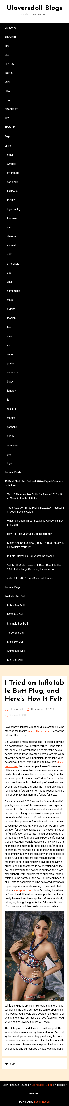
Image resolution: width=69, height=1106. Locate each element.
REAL (8, 118)
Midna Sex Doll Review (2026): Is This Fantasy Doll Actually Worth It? (35, 545)
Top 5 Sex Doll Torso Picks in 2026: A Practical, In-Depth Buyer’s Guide (35, 509)
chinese (11, 236)
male (10, 299)
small (10, 154)
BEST (8, 54)
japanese (12, 445)
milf (9, 254)
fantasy (11, 390)
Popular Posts (13, 472)
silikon (8, 145)
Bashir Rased (42, 1101)
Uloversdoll (16, 709)
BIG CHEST (11, 109)
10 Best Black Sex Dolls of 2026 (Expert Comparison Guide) (34, 483)
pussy (10, 436)
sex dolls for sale (39, 731)
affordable (13, 172)
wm (9, 345)
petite (10, 363)
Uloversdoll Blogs (34, 8)
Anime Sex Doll (16, 650)
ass (9, 272)
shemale (12, 245)
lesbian (11, 318)
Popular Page (12, 587)
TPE (7, 45)
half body (12, 182)
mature (11, 417)
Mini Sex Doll (15, 659)
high (9, 463)
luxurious (12, 191)
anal (9, 281)
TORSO (9, 73)
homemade (13, 290)
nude (10, 354)
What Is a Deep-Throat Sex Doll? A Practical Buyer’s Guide (35, 522)
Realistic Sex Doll (15, 596)
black (10, 381)
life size (12, 218)
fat (8, 399)
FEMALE (10, 127)
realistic (11, 408)
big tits (11, 309)
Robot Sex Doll (16, 605)
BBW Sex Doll (15, 614)
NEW (7, 100)
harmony (12, 427)
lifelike (11, 200)
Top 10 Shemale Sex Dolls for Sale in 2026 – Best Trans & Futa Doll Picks (35, 496)
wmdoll (11, 163)
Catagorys (10, 27)
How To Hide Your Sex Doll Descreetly (29, 533)
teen (9, 327)
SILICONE (10, 36)
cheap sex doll (23, 890)
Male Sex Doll (15, 641)
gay (9, 454)
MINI (7, 82)
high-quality (14, 209)
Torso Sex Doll (15, 632)
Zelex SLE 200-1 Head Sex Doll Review (30, 578)
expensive (13, 372)
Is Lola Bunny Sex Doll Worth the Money (30, 556)
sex (9, 227)
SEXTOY (9, 64)
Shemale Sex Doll (17, 623)
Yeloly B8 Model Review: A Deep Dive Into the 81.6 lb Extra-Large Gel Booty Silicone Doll (35, 567)
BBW (7, 91)
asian (10, 336)
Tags (7, 136)
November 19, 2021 (42, 709)
